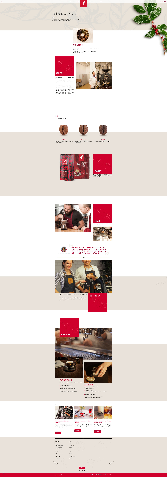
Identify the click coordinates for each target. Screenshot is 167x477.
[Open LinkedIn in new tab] (79, 470)
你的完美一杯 (71, 445)
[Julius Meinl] (2, 2)
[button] (160, 2)
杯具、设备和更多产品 (58, 458)
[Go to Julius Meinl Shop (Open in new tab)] (163, 2)
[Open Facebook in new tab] (82, 470)
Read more (57, 432)
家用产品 (70, 441)
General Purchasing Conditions (107, 474)
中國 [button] (165, 1)
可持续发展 (56, 444)
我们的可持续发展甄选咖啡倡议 (59, 445)
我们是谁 (70, 453)
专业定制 (56, 453)
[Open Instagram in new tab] (87, 470)
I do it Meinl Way (57, 441)
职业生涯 (70, 458)
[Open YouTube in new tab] (84, 470)
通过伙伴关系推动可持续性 (59, 447)
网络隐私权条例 (99, 474)
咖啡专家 (70, 447)
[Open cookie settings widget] (3, 474)
